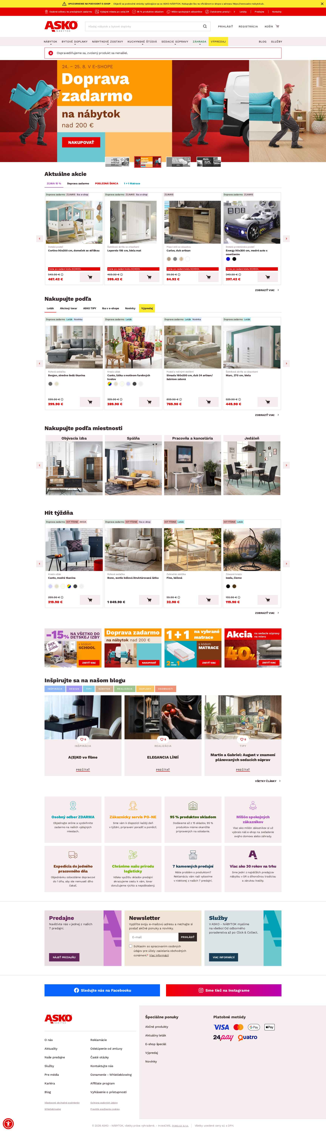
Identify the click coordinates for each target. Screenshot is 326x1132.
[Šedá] (50, 384)
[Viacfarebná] (109, 384)
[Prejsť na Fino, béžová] (192, 549)
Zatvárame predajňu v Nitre (225, 11)
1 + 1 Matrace (132, 183)
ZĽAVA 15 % (54, 183)
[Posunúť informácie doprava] (231, 12)
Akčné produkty (156, 1026)
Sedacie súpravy (174, 41)
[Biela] (187, 259)
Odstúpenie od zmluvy (106, 1048)
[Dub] (169, 259)
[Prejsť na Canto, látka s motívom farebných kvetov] (133, 347)
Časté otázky (99, 1057)
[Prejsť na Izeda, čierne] (252, 549)
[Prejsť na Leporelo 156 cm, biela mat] (133, 222)
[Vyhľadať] (206, 26)
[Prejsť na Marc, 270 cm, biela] (252, 347)
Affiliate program (102, 1083)
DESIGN (74, 689)
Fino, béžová (176, 576)
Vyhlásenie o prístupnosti (108, 1092)
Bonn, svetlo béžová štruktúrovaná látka (132, 576)
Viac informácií (159, 955)
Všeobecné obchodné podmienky (62, 1102)
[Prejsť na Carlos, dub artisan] (192, 222)
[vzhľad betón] (175, 259)
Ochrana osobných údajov (104, 1102)
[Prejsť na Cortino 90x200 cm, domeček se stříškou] (74, 222)
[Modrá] (228, 259)
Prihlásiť (225, 26)
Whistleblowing (53, 1109)
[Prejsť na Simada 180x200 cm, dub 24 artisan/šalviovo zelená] (192, 347)
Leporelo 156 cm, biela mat (124, 249)
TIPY (89, 689)
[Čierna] (234, 259)
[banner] (73, 648)
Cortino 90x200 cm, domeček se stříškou (74, 249)
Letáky (243, 11)
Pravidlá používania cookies (104, 1109)
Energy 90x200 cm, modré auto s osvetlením (246, 251)
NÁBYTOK (104, 689)
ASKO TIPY (89, 308)
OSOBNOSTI (165, 689)
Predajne (259, 11)
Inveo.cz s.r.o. (180, 1125)
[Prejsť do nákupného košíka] (271, 26)
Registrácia (248, 26)
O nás (49, 1040)
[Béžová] (56, 384)
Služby (276, 41)
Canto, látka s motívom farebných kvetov (128, 375)
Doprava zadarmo (78, 183)
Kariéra (50, 1083)
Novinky (130, 308)
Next (286, 238)
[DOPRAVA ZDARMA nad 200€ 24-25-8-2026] (163, 111)
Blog (263, 41)
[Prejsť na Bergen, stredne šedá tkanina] (74, 347)
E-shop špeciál (155, 1044)
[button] (8, 1123)
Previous (39, 238)
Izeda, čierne (234, 576)
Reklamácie (98, 1040)
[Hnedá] (234, 586)
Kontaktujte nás (101, 1066)
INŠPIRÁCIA (55, 689)
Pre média (52, 1074)
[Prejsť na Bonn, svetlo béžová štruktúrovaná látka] (133, 549)
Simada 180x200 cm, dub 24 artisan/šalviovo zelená (190, 375)
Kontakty (276, 11)
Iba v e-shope (110, 308)
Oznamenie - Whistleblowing (111, 1074)
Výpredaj (147, 308)
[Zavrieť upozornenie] (322, 4)
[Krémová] (122, 384)
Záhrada (199, 41)
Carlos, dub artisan (179, 249)
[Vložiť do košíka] (90, 277)
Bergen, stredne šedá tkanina (66, 373)
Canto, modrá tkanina (61, 576)
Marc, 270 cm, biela (242, 373)
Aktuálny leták (155, 1035)
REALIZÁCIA (124, 689)
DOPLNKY (145, 689)
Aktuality (51, 1048)
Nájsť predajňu (64, 957)
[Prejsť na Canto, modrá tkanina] (74, 549)
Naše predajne (55, 1057)
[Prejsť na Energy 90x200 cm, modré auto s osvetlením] (252, 222)
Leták (50, 308)
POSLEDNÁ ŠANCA (106, 183)
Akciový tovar (68, 308)
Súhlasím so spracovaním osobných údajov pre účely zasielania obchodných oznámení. (160, 951)
